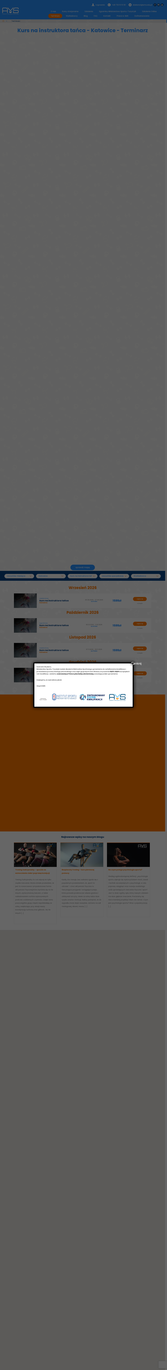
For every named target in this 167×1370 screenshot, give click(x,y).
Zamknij (132, 663)
